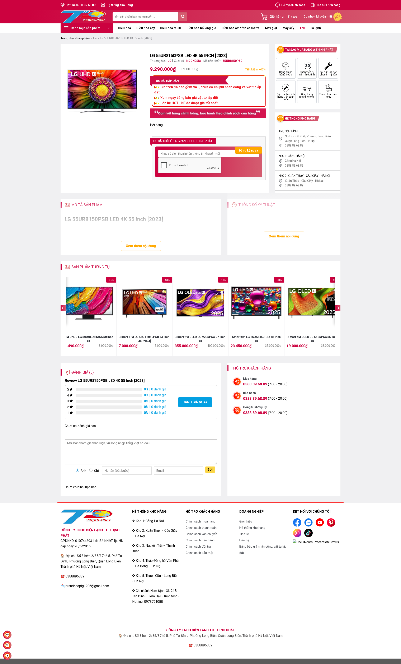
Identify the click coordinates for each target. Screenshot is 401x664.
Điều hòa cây (145, 28)
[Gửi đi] (182, 16)
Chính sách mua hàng (200, 521)
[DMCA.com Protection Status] (316, 542)
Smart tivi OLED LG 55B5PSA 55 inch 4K (312, 339)
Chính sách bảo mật (199, 553)
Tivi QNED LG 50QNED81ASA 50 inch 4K (88, 339)
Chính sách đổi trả (198, 546)
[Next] (338, 316)
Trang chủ (67, 38)
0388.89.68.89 (255, 384)
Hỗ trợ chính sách (293, 5)
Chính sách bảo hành (200, 540)
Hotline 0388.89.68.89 (80, 5)
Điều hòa (124, 28)
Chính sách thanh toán (201, 528)
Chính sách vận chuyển (201, 534)
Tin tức (292, 16)
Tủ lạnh (315, 28)
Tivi (302, 28)
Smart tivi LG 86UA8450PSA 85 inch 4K (256, 339)
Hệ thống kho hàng (252, 528)
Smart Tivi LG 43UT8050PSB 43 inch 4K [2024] (144, 339)
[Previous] (63, 316)
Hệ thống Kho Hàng (120, 5)
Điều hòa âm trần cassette (241, 28)
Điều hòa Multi (170, 28)
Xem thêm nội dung (141, 246)
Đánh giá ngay (195, 402)
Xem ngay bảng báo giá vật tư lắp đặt (189, 98)
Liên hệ (244, 540)
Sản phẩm (83, 38)
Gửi (210, 469)
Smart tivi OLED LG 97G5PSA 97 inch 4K (200, 339)
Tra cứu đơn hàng (328, 5)
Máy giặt (271, 28)
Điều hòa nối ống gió (201, 28)
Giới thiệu (245, 521)
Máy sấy (288, 28)
